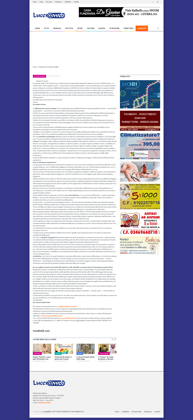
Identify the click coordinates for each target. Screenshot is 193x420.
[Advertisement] (96, 48)
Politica (69, 28)
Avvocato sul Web (39, 76)
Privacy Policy (136, 412)
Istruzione (114, 28)
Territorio (128, 28)
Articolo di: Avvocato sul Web (48, 67)
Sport (80, 28)
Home (35, 2)
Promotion (37, 353)
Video (41, 2)
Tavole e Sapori (104, 353)
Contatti (76, 2)
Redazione (58, 2)
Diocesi (102, 28)
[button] (154, 2)
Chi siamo (49, 2)
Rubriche (142, 28)
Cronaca (57, 28)
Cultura (90, 28)
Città (46, 28)
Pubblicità (68, 2)
